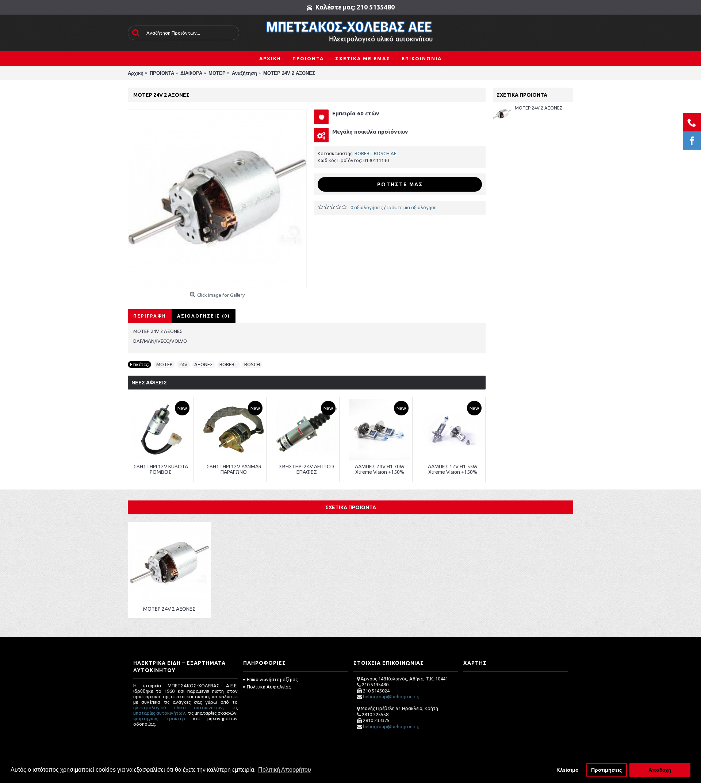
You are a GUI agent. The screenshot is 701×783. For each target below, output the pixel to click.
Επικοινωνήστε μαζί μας (272, 679)
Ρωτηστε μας (400, 184)
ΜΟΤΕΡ (164, 364)
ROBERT (228, 364)
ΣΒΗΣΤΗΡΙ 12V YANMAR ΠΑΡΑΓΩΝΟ (233, 469)
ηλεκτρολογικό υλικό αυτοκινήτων (178, 707)
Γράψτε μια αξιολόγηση (412, 207)
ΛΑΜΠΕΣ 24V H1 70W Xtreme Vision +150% (380, 469)
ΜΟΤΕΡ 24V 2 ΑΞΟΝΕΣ (539, 107)
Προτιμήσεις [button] (606, 770)
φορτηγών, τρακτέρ (159, 718)
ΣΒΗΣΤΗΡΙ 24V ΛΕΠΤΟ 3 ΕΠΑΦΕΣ (307, 469)
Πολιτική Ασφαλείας (269, 686)
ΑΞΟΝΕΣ (203, 364)
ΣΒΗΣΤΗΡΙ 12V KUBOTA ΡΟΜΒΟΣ (160, 469)
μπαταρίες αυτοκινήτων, (159, 712)
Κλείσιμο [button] (567, 770)
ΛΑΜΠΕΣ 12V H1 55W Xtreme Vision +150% (453, 469)
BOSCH (252, 364)
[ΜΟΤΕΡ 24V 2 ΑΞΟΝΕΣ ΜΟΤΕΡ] (217, 199)
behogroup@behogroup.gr (392, 696)
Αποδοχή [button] (659, 770)
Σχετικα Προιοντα (350, 507)
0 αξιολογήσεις (366, 207)
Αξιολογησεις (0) (203, 316)
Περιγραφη (149, 316)
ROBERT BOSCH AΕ (376, 153)
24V (183, 364)
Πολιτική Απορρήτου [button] (284, 770)
